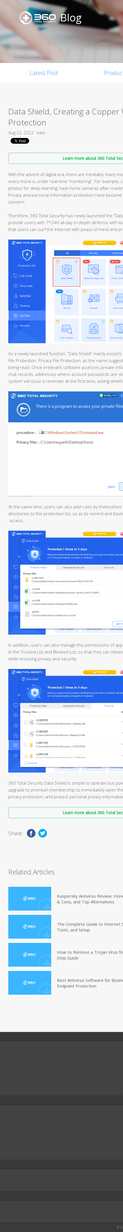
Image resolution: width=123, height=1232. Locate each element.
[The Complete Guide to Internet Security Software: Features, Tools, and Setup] (29, 927)
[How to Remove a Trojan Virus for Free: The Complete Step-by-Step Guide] (29, 955)
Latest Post (44, 73)
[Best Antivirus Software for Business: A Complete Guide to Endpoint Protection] (29, 983)
